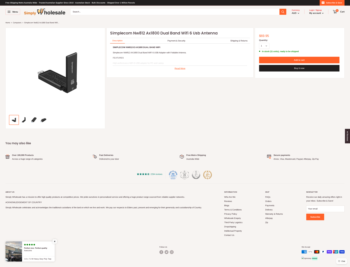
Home (7, 23)
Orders (268, 201)
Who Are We (229, 197)
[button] (55, 241)
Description (117, 40)
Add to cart (299, 60)
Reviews (228, 201)
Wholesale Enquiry (232, 218)
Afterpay (269, 218)
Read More (180, 68)
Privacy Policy (230, 214)
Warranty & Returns (274, 214)
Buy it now (299, 68)
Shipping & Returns (239, 41)
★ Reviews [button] (347, 136)
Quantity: (263, 40)
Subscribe (315, 217)
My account (315, 13)
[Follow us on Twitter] (166, 252)
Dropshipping (230, 226)
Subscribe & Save (334, 3)
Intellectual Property (233, 231)
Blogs (226, 205)
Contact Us (229, 235)
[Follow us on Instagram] (172, 252)
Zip (266, 222)
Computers (17, 23)
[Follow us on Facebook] (161, 252)
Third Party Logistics (233, 222)
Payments (269, 205)
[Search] (282, 12)
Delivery (269, 209)
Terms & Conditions (233, 209)
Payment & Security (176, 41)
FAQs (267, 197)
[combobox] (175, 12)
